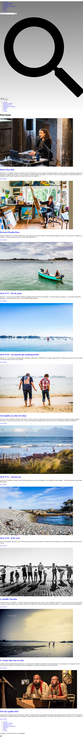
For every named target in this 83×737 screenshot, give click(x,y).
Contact (5, 10)
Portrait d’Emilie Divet (9, 232)
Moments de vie (7, 5)
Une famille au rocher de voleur (13, 416)
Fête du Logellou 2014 (9, 711)
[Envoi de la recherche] (16, 13)
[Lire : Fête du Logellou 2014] (38, 708)
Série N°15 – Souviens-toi (10, 477)
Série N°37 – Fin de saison (11, 293)
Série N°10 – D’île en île (10, 538)
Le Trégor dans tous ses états (12, 660)
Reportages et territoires (9, 6)
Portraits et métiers (8, 3)
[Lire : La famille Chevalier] (36, 596)
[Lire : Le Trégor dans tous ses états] (36, 657)
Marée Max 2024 (7, 170)
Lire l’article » (3, 178)
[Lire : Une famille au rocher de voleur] (36, 412)
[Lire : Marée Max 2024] (36, 166)
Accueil (5, 2)
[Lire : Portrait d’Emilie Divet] (36, 229)
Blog (4, 9)
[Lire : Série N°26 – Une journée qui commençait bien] (36, 351)
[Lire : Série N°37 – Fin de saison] (36, 290)
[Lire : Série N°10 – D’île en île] (36, 534)
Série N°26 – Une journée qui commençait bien (19, 355)
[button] (41, 96)
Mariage (5, 7)
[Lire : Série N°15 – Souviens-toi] (36, 473)
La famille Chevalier (8, 599)
